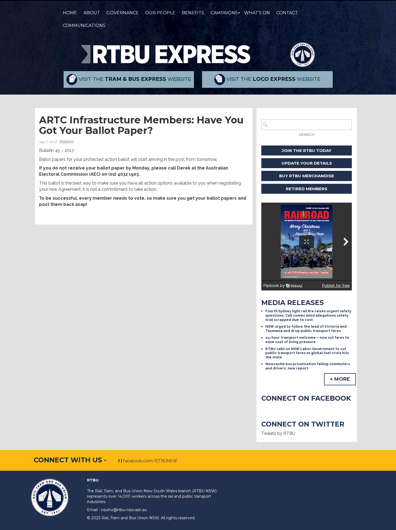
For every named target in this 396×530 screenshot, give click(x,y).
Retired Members (306, 188)
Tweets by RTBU (278, 433)
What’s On (257, 12)
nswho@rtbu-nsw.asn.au (124, 509)
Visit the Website (134, 79)
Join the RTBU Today (306, 150)
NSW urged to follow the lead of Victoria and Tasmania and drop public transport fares (306, 328)
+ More (340, 379)
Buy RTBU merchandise (306, 175)
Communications (84, 25)
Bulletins (66, 142)
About (92, 12)
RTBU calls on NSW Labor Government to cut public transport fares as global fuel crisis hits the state (307, 353)
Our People (160, 12)
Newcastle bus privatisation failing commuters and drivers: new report (307, 366)
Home (70, 12)
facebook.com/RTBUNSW (150, 460)
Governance (122, 12)
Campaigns (224, 12)
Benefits (193, 12)
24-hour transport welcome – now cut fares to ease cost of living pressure (307, 339)
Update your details (307, 163)
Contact (287, 12)
